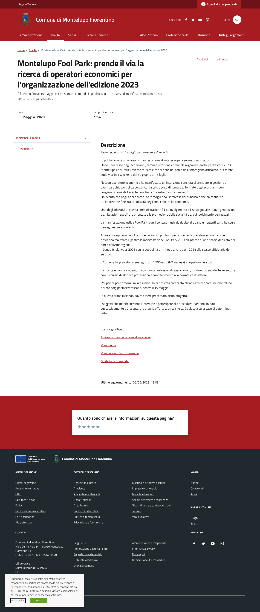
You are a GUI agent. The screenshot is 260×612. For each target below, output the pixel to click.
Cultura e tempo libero (87, 517)
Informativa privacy (143, 548)
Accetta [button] (39, 600)
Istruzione (203, 35)
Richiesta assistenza (86, 560)
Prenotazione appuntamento (91, 548)
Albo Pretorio (149, 35)
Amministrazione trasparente (149, 543)
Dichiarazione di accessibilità (148, 560)
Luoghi (194, 518)
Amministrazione (31, 35)
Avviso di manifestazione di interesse (126, 337)
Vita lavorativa (140, 517)
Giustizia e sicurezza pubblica (149, 483)
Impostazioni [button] (18, 600)
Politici (19, 505)
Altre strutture (23, 522)
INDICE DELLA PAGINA (28, 138)
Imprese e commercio (144, 488)
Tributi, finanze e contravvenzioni (151, 505)
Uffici (18, 494)
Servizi (72, 35)
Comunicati (197, 488)
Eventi (194, 523)
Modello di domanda (115, 361)
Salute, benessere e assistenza (150, 500)
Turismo (136, 511)
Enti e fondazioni (25, 517)
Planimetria (108, 345)
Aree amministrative (27, 488)
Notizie (194, 483)
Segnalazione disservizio (88, 554)
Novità (55, 35)
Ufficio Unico (22, 563)
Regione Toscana (27, 4)
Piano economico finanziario (120, 353)
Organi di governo (25, 483)
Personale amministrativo (30, 511)
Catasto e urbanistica (86, 511)
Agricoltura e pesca (85, 483)
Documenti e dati (25, 500)
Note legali (138, 554)
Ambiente (79, 488)
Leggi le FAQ (81, 543)
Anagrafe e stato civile (87, 494)
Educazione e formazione (88, 522)
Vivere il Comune (97, 35)
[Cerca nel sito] (237, 19)
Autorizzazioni (82, 505)
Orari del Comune (84, 565)
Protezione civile (177, 35)
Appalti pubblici (82, 500)
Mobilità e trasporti (143, 494)
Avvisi (193, 494)
